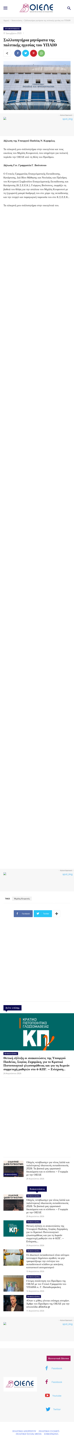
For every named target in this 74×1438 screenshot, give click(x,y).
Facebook (57, 1368)
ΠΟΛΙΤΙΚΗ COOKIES (49, 1431)
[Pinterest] (33, 53)
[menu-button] (5, 8)
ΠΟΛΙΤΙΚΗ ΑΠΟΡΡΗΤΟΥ (24, 1431)
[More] (56, 913)
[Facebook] (17, 53)
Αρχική (6, 20)
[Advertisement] (37, 961)
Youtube (56, 1395)
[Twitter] (25, 53)
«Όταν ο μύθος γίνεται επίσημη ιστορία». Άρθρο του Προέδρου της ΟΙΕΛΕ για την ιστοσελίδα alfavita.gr (48, 1303)
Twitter (57, 1409)
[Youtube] (47, 1395)
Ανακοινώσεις (16, 20)
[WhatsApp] (41, 53)
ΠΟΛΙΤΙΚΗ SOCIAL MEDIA (28, 1433)
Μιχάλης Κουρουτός (22, 898)
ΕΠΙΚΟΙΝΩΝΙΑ (51, 1433)
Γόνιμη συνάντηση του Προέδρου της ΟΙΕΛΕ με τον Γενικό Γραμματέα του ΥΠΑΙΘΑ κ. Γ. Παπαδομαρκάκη (46, 1284)
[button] (69, 8)
